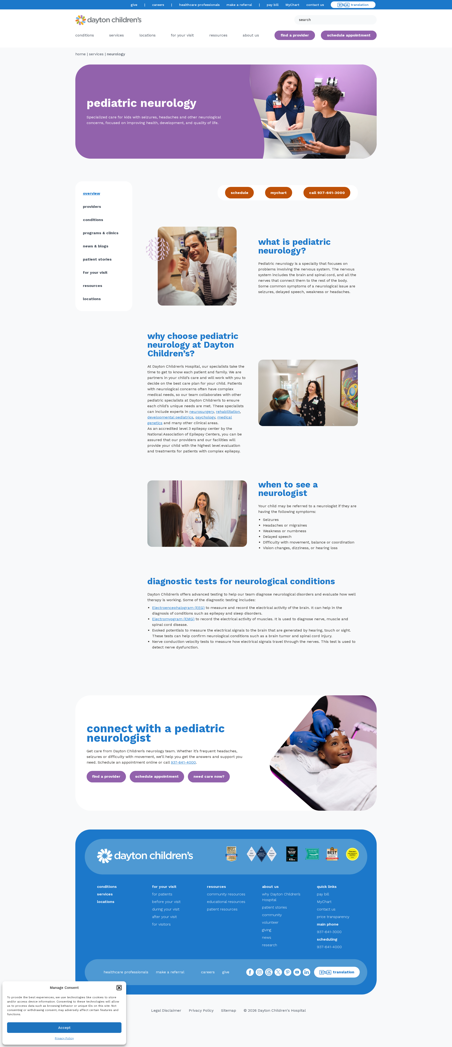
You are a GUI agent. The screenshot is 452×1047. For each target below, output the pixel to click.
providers (92, 206)
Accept (64, 1028)
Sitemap (228, 1010)
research (269, 945)
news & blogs (95, 246)
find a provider (295, 35)
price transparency (333, 916)
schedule (239, 192)
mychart (278, 192)
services (116, 35)
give (134, 5)
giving (266, 930)
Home (80, 54)
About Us (251, 35)
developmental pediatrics (170, 417)
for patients (162, 894)
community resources (226, 894)
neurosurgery (201, 411)
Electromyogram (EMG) (173, 619)
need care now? (209, 776)
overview (91, 193)
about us (270, 886)
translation (360, 5)
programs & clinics (100, 233)
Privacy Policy (64, 1038)
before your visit (166, 901)
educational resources (226, 901)
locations (147, 35)
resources (218, 35)
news (266, 937)
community (272, 915)
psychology (205, 417)
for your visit (182, 35)
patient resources (222, 909)
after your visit (164, 916)
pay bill (272, 5)
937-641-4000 (183, 762)
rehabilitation (228, 411)
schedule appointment (157, 776)
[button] (119, 987)
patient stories (97, 259)
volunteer (270, 922)
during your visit (165, 909)
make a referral (239, 5)
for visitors (161, 924)
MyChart (292, 5)
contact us (315, 5)
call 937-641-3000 (327, 192)
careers (158, 5)
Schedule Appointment (349, 35)
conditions (84, 35)
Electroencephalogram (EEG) (178, 607)
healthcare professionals (199, 5)
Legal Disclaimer (166, 1010)
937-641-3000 (329, 932)
